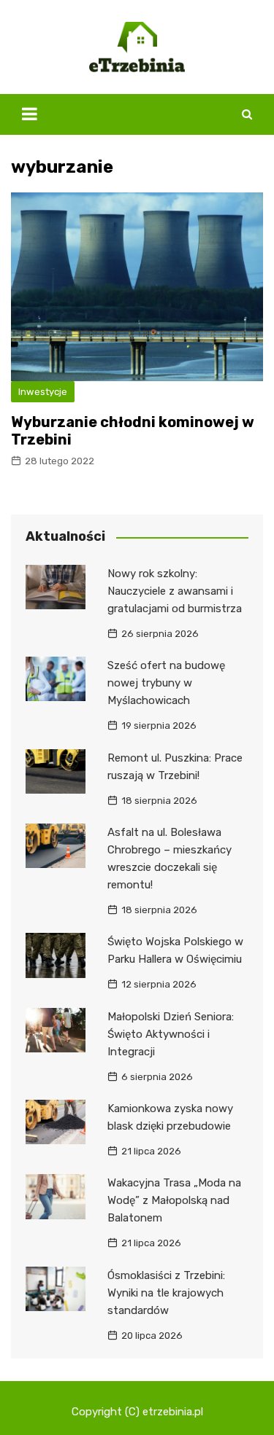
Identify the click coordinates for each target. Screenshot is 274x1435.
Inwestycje (42, 391)
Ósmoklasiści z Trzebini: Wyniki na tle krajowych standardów (166, 1293)
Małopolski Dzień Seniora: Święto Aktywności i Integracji (170, 1034)
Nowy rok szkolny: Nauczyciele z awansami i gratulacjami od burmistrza (174, 591)
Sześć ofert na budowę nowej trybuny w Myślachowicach (166, 683)
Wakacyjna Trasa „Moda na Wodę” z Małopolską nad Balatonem (174, 1200)
